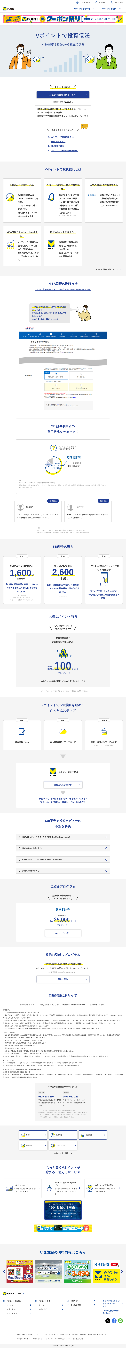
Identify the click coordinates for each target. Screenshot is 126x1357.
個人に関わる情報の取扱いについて (29, 1334)
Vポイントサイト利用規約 (69, 1334)
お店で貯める (12, 1309)
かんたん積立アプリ (101, 566)
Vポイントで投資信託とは (62, 137)
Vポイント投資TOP (63, 1153)
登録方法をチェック (63, 785)
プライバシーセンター (50, 1334)
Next (122, 1271)
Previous (4, 1271)
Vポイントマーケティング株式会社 (28, 1339)
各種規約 (83, 1334)
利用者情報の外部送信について (98, 1334)
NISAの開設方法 (58, 142)
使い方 (41, 1305)
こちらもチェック (112, 205)
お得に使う (43, 1309)
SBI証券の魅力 (57, 146)
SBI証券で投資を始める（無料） (63, 95)
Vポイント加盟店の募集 (75, 1339)
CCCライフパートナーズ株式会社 (54, 1339)
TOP (19, 1293)
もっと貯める (12, 1313)
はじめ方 (10, 1305)
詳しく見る (63, 979)
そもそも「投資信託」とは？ (106, 269)
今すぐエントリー (63, 933)
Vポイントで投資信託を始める (64, 151)
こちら (67, 102)
